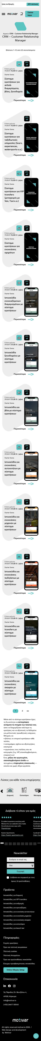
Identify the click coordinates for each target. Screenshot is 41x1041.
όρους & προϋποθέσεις (20, 881)
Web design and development (14, 1030)
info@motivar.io (9, 1001)
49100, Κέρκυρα (9, 996)
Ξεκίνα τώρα (30, 14)
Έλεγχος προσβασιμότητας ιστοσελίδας (19, 964)
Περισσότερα (6, 828)
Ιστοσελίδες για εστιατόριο (14, 924)
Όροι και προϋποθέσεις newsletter (17, 960)
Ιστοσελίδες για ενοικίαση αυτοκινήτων (19, 912)
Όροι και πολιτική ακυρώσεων (15, 947)
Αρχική (5, 34)
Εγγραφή (20, 872)
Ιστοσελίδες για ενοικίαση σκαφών (17, 920)
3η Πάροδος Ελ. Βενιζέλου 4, (15, 992)
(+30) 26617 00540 (11, 1005)
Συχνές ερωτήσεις (10, 943)
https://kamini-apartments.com (12, 835)
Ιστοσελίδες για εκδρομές (13, 904)
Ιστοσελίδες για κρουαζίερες (14, 908)
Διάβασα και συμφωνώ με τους (22, 879)
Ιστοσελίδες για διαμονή (13, 895)
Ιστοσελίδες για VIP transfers (15, 899)
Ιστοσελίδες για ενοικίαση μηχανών (17, 916)
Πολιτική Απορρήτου (11, 955)
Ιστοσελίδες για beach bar (13, 928)
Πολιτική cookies (10, 951)
